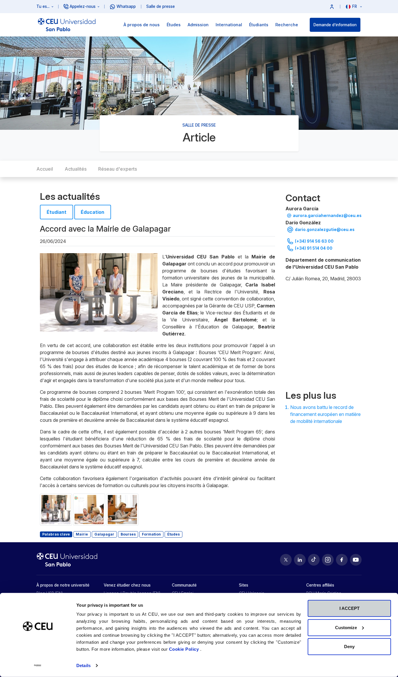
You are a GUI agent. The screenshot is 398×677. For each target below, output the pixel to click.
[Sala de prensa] (324, 335)
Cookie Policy (184, 649)
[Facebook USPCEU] (342, 560)
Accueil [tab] (44, 169)
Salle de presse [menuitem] (160, 6)
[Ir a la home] (67, 25)
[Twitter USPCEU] (286, 560)
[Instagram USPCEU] (328, 560)
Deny (349, 646)
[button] (332, 6)
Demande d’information (335, 24)
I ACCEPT (349, 608)
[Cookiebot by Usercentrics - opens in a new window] (37, 665)
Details (83, 665)
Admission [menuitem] (198, 24)
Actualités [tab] (76, 169)
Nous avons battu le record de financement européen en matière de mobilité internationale (325, 414)
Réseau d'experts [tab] (117, 169)
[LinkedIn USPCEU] (300, 560)
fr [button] (355, 6)
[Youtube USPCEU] (356, 560)
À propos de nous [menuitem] (142, 24)
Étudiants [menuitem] (258, 24)
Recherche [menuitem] (286, 24)
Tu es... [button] (43, 6)
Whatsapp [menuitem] (126, 6)
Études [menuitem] (174, 24)
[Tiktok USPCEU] (314, 560)
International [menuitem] (229, 24)
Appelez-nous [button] (83, 6)
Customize (346, 627)
